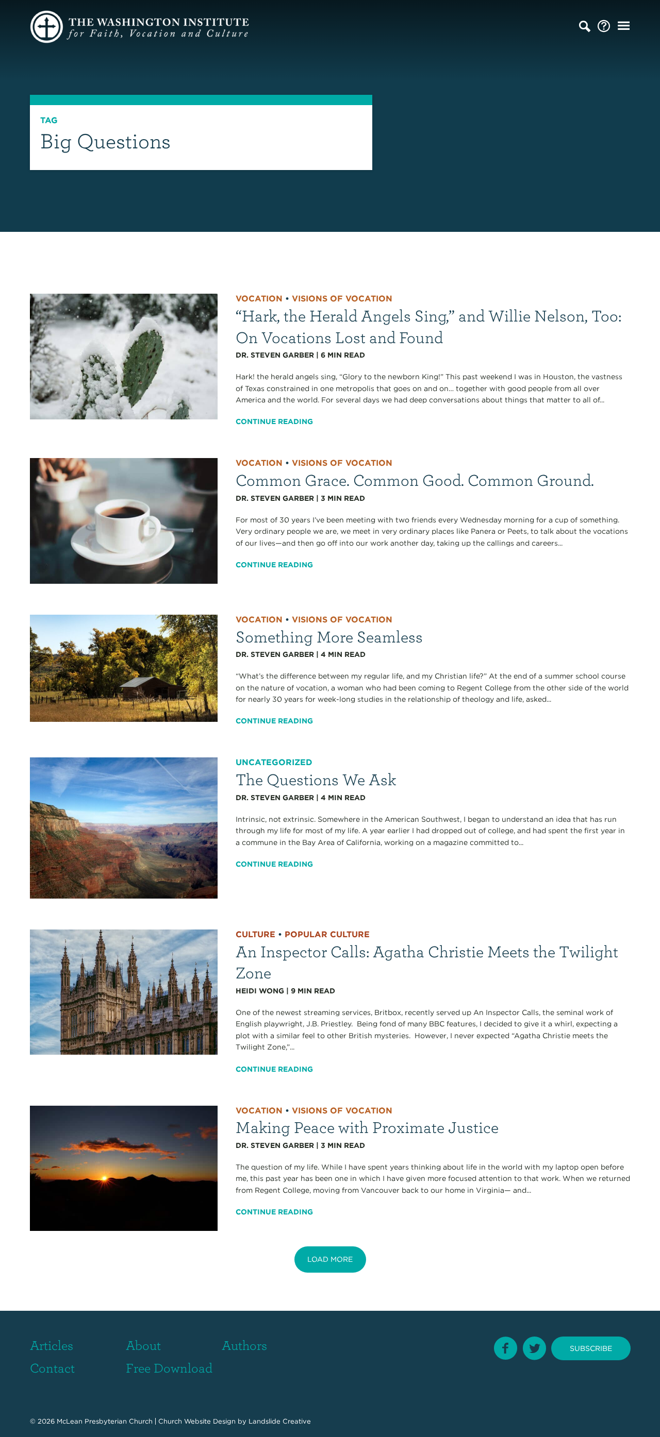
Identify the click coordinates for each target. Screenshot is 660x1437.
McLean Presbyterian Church (105, 1421)
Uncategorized (274, 762)
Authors (244, 1345)
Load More (330, 1259)
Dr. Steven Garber (275, 355)
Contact (52, 1367)
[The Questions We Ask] (124, 827)
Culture (255, 934)
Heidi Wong (260, 991)
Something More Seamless (329, 636)
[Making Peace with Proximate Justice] (124, 1167)
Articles (51, 1345)
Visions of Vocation (342, 298)
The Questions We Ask (316, 778)
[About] (604, 27)
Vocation (259, 298)
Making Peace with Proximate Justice (367, 1126)
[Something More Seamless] (124, 668)
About (143, 1345)
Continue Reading (274, 421)
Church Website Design (197, 1421)
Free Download (169, 1367)
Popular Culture (327, 934)
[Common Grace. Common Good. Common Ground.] (124, 520)
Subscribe (591, 1348)
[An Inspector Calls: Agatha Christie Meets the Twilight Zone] (124, 991)
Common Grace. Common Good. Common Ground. (415, 479)
